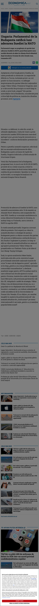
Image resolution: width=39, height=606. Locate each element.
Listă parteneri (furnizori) (6, 597)
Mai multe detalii (33, 578)
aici (13, 584)
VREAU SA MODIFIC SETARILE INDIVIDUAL (19, 603)
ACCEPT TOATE (19, 601)
